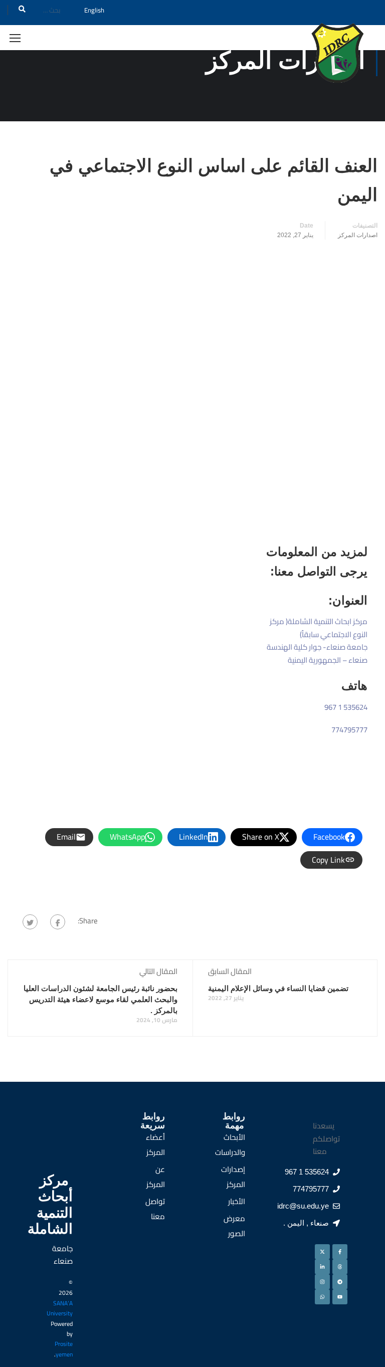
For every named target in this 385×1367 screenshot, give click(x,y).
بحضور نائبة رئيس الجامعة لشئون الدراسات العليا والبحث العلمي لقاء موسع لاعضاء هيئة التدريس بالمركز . (100, 999)
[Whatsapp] (322, 1296)
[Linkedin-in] (322, 1266)
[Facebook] (57, 921)
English (94, 10)
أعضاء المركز (155, 1144)
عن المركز (155, 1177)
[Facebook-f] (339, 1251)
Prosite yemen (64, 1348)
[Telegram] (339, 1281)
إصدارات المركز (233, 1177)
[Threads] (339, 1266)
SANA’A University (60, 1308)
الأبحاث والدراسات (230, 1144)
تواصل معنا (155, 1209)
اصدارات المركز (357, 235)
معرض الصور (234, 1226)
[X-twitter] (322, 1251)
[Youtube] (339, 1296)
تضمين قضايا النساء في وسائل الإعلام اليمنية (278, 988)
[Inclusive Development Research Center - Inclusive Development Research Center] (337, 56)
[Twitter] (30, 921)
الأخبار (236, 1201)
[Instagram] (322, 1281)
